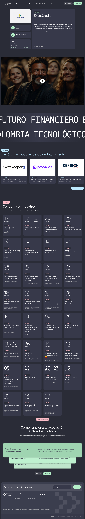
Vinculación (78, 3)
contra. (52, 516)
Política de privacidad (60, 516)
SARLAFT (76, 516)
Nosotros (30, 493)
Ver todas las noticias (77, 188)
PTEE (80, 516)
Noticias (17, 3)
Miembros (31, 3)
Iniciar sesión (68, 3)
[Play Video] (42, 81)
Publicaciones (24, 3)
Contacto (52, 3)
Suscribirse (77, 487)
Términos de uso (70, 516)
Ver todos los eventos (42, 419)
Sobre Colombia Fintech (42, 3)
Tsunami (58, 3)
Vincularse (47, 473)
